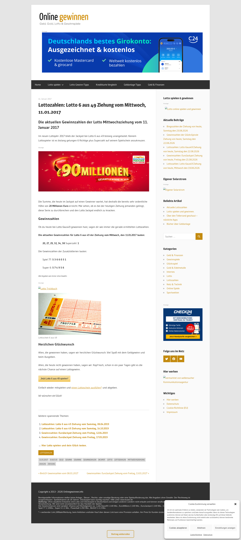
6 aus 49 (53, 460)
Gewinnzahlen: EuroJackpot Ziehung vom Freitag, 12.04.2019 (75, 432)
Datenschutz (207, 535)
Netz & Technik (174, 284)
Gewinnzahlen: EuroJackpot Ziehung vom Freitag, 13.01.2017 (117, 473)
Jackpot (101, 460)
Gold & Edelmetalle (176, 267)
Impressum (172, 412)
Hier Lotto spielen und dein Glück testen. (64, 445)
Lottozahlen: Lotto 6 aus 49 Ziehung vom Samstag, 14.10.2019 (75, 428)
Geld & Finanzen (156, 84)
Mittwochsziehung (136, 460)
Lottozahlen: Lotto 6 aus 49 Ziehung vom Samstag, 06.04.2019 (75, 424)
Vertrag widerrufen (120, 534)
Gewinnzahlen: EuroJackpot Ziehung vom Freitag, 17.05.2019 (75, 437)
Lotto (109, 460)
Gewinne (77, 460)
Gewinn (68, 460)
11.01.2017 (43, 460)
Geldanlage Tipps (132, 84)
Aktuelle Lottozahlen (177, 207)
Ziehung (51, 464)
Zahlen (42, 464)
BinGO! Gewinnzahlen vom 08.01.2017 (59, 473)
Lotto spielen (54, 84)
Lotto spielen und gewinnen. (180, 211)
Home (38, 84)
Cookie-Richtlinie (196, 535)
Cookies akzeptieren (178, 527)
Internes (171, 271)
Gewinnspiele (173, 259)
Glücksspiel (172, 263)
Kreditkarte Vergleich (106, 84)
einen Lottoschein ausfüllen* (86, 387)
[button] (235, 504)
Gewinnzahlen (89, 460)
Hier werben (173, 399)
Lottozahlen (46, 452)
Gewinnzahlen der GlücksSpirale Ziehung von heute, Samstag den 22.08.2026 (180, 139)
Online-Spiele (173, 288)
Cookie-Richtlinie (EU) (177, 407)
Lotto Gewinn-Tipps (79, 84)
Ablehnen (201, 527)
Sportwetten (173, 292)
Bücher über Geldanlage (178, 223)
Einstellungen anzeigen (225, 527)
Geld (61, 460)
